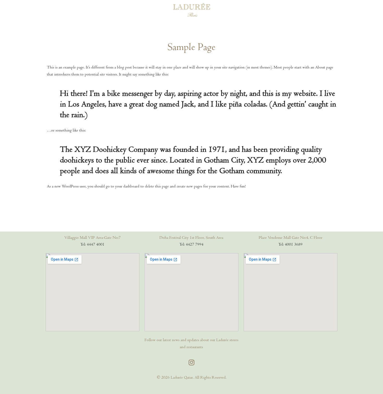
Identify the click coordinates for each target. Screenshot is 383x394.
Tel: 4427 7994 (191, 244)
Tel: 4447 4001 (92, 244)
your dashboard (127, 186)
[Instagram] (191, 362)
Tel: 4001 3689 (290, 244)
